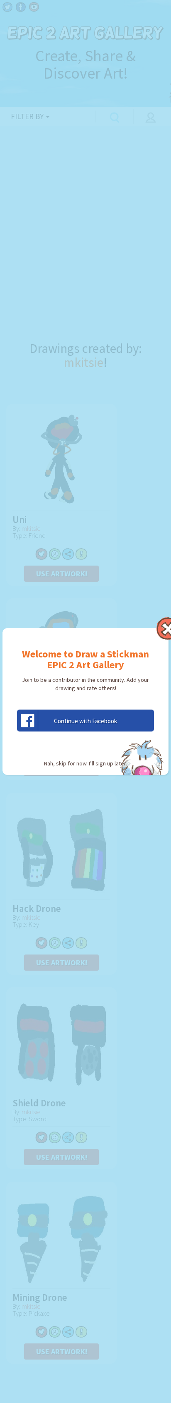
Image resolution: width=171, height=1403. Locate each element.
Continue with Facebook (85, 721)
